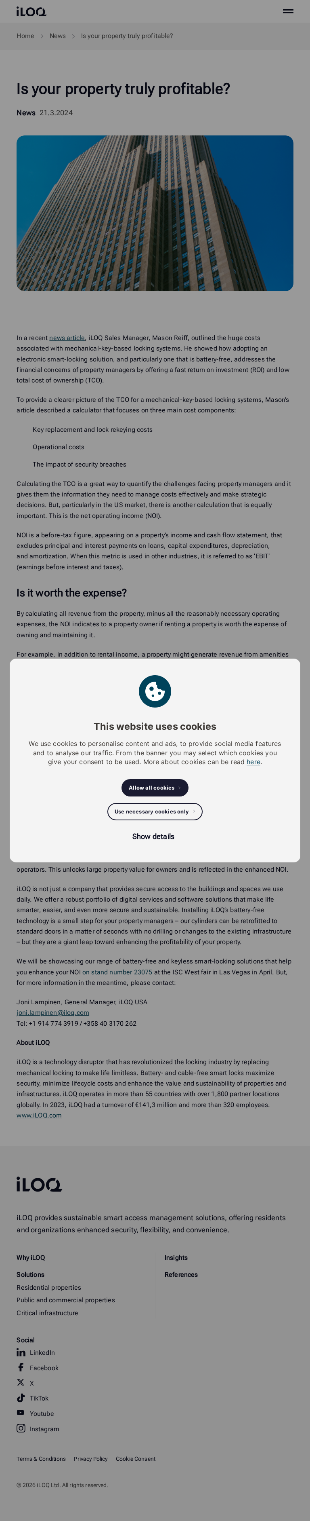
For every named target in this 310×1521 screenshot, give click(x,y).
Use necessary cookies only (152, 811)
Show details (153, 836)
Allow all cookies (151, 787)
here (253, 762)
